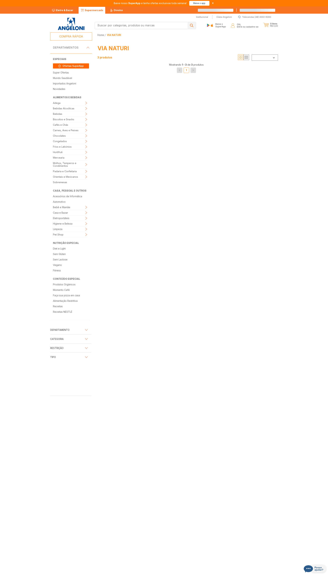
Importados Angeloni (64, 83)
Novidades (59, 88)
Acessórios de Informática (67, 196)
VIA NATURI (114, 34)
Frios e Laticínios (62, 146)
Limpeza (57, 229)
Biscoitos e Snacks (63, 119)
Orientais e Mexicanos (65, 176)
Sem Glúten (59, 254)
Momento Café (61, 289)
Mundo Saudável (62, 78)
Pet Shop (58, 234)
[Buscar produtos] (192, 25)
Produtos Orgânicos (64, 284)
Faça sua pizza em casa (66, 295)
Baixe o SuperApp (220, 25)
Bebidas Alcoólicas (63, 108)
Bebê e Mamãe (61, 207)
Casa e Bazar (60, 212)
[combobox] (145, 25)
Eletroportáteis (61, 218)
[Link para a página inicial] (101, 35)
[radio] (240, 57)
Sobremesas (60, 182)
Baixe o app (199, 3)
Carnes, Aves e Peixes (65, 130)
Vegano (57, 264)
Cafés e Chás (60, 124)
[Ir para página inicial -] (71, 24)
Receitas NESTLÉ (62, 311)
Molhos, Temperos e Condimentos (64, 164)
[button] (261, 10)
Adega (56, 103)
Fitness (57, 270)
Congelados (60, 141)
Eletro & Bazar (64, 10)
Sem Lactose (60, 259)
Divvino (118, 10)
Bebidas (57, 113)
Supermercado (94, 10)
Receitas (58, 306)
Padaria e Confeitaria (65, 171)
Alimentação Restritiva (65, 300)
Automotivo (59, 201)
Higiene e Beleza (62, 223)
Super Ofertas (61, 72)
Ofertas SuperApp (73, 65)
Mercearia (58, 157)
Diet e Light (59, 248)
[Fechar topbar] (212, 3)
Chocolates (59, 135)
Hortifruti (58, 152)
